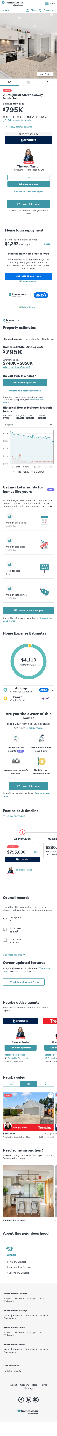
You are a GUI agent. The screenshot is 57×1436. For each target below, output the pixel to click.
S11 (36, 852)
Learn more (35, 728)
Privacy (28, 1388)
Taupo (41, 1299)
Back (8, 10)
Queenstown (10, 1318)
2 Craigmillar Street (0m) (17, 1058)
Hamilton (19, 1299)
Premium (29, 162)
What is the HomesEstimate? (16, 367)
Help (34, 1384)
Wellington (9, 1301)
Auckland (8, 1299)
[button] (28, 689)
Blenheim (17, 1316)
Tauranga (31, 1299)
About (13, 1384)
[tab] (13, 338)
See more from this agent (28, 191)
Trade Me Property (12, 1371)
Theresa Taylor (24, 869)
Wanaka (44, 1316)
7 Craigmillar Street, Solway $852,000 (28, 1108)
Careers (24, 1384)
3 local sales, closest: (15, 1055)
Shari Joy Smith (8, 1126)
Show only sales (15, 815)
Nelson (7, 1316)
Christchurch (31, 1316)
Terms (43, 1384)
